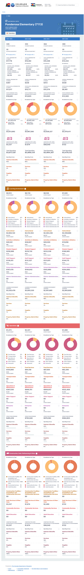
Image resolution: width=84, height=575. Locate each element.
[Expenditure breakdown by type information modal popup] (21, 100)
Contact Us (20, 570)
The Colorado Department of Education (22, 566)
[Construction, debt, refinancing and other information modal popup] (21, 136)
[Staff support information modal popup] (21, 258)
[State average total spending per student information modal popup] (21, 93)
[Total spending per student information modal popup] (21, 58)
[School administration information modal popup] (21, 267)
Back (9, 15)
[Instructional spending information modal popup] (21, 231)
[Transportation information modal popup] (21, 377)
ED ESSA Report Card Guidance (40, 568)
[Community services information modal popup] (21, 508)
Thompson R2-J (11, 54)
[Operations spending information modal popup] (18, 326)
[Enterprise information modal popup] (21, 406)
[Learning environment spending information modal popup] (25, 189)
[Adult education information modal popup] (21, 514)
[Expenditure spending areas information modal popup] (21, 157)
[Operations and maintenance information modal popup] (21, 386)
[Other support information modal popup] (21, 396)
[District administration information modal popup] (21, 276)
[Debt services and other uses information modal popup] (21, 500)
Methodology (11, 570)
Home (3, 12)
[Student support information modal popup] (21, 249)
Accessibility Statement (23, 568)
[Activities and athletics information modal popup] (21, 240)
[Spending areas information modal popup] (21, 422)
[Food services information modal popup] (21, 367)
